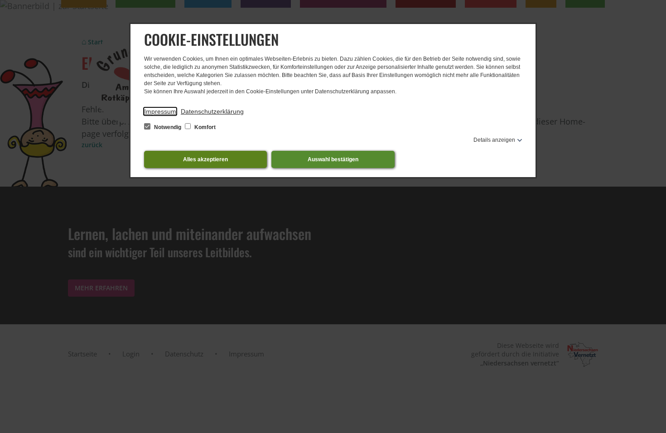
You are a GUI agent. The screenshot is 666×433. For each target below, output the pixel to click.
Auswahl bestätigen (333, 159)
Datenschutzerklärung (212, 111)
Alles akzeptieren (205, 159)
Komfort (204, 127)
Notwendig (168, 127)
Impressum (160, 111)
